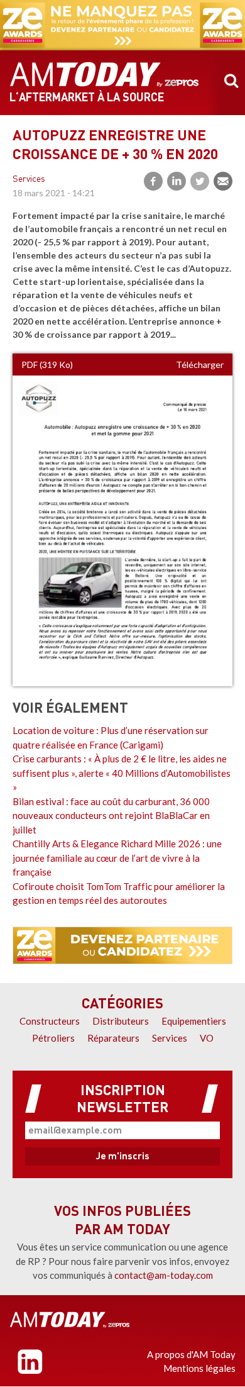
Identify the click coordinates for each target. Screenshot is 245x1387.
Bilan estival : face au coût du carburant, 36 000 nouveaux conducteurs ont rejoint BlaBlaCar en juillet (111, 815)
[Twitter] (199, 181)
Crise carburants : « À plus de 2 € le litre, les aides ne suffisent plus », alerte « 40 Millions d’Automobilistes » (122, 773)
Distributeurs (120, 1021)
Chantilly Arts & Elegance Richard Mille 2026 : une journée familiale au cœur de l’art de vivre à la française (117, 857)
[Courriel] (223, 181)
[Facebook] (153, 181)
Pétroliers (53, 1038)
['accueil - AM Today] (69, 1320)
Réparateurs (113, 1038)
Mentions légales (199, 1368)
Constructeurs (49, 1021)
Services (29, 179)
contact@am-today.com (163, 1275)
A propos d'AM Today (191, 1354)
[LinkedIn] (176, 181)
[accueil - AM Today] (104, 75)
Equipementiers (193, 1021)
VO (207, 1038)
